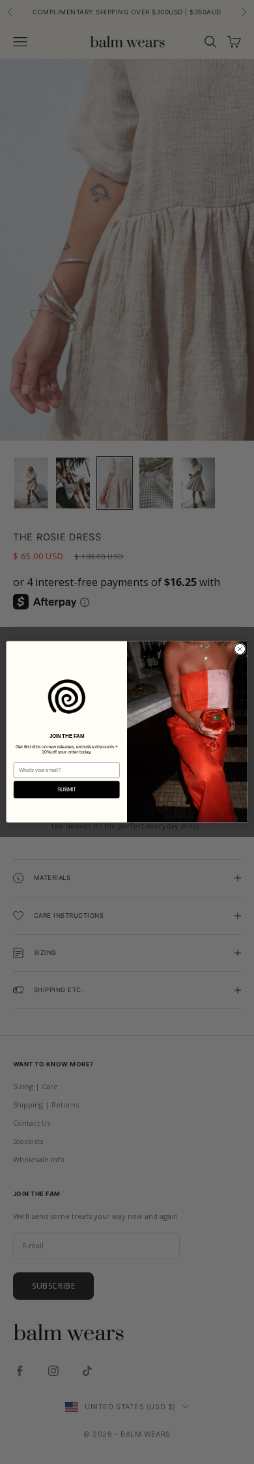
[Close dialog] (240, 649)
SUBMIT (66, 789)
